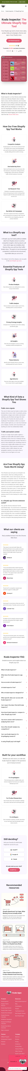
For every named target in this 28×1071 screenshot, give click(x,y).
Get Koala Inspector (14, 40)
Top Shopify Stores (19, 1011)
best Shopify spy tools (16, 261)
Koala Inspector (4, 1001)
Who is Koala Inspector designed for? (14, 692)
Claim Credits (22, 1)
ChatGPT (15, 850)
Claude (15, 859)
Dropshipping (18, 1006)
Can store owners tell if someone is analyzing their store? (14, 721)
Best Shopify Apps (19, 1015)
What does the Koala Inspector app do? (14, 676)
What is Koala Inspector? (14, 670)
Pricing (16, 1041)
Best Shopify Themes (20, 1013)
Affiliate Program (5, 1036)
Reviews (17, 1039)
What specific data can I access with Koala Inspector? (14, 699)
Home (2, 11)
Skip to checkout (5, 1030)
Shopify (17, 1008)
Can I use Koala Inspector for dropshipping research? (14, 735)
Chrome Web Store (13, 114)
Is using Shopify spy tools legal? (14, 741)
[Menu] (26, 6)
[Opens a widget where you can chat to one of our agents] (17, 1062)
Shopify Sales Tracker (6, 1010)
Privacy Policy (18, 1046)
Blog (16, 1003)
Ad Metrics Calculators (6, 1019)
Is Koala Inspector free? (14, 687)
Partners (3, 1041)
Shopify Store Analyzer (6, 1012)
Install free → (14, 870)
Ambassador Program (6, 1039)
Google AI (15, 854)
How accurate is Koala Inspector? (14, 682)
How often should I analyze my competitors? (14, 728)
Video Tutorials (18, 1051)
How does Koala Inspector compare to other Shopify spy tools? (14, 713)
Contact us (17, 1044)
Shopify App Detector (6, 1008)
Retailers (3, 1044)
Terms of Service (19, 1048)
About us (17, 1036)
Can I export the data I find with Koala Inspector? (14, 706)
